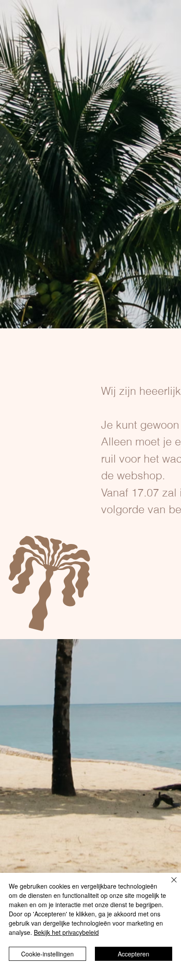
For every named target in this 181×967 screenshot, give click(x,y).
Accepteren (133, 953)
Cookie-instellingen (47, 953)
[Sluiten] (168, 885)
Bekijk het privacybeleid (66, 932)
